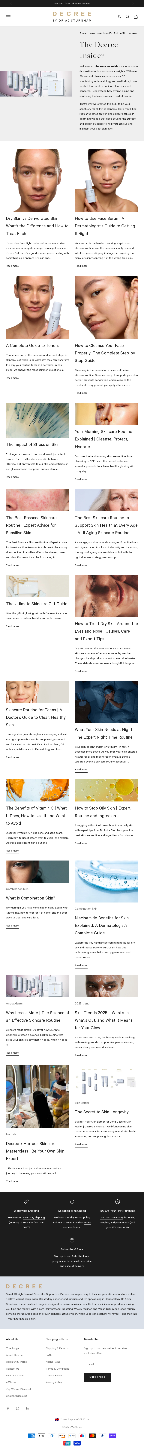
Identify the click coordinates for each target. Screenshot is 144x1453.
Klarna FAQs (53, 1362)
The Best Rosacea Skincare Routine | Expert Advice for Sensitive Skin (31, 526)
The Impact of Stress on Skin (33, 445)
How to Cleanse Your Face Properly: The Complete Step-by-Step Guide (105, 354)
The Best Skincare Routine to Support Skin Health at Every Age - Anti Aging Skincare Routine (106, 526)
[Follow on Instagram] (18, 1408)
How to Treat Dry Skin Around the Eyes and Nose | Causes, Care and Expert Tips (106, 632)
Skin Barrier (82, 1103)
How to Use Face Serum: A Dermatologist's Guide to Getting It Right (105, 227)
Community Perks (16, 1362)
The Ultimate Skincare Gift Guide (36, 604)
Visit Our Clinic (14, 1375)
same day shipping (34, 1217)
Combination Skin (17, 889)
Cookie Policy (54, 1375)
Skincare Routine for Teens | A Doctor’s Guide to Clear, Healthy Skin (36, 718)
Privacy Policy (54, 1382)
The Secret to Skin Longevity (102, 1112)
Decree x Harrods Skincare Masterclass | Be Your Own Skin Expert (35, 1152)
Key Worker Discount (18, 1389)
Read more (12, 266)
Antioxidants (14, 1004)
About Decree (14, 1355)
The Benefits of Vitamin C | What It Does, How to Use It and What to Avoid (36, 816)
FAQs (49, 1355)
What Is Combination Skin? (30, 899)
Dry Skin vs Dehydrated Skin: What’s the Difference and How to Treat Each (37, 227)
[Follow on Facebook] (8, 1408)
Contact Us (12, 1369)
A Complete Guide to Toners (32, 346)
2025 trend (82, 1004)
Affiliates (11, 1382)
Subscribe (97, 1377)
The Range (12, 1348)
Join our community (111, 1217)
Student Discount (16, 1396)
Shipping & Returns (57, 1348)
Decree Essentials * (83, 3)
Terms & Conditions (57, 1369)
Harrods (11, 1134)
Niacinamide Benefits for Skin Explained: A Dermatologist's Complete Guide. (102, 926)
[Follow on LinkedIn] (27, 1408)
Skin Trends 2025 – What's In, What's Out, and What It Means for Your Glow (104, 1021)
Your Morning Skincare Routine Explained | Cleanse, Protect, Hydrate (103, 440)
